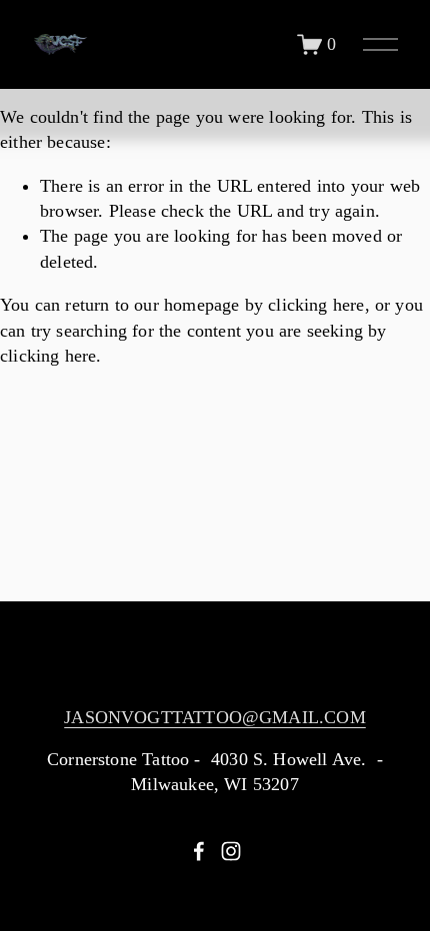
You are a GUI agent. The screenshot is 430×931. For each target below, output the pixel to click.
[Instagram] (231, 851)
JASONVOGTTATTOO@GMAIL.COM (215, 717)
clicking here (316, 305)
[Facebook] (199, 851)
